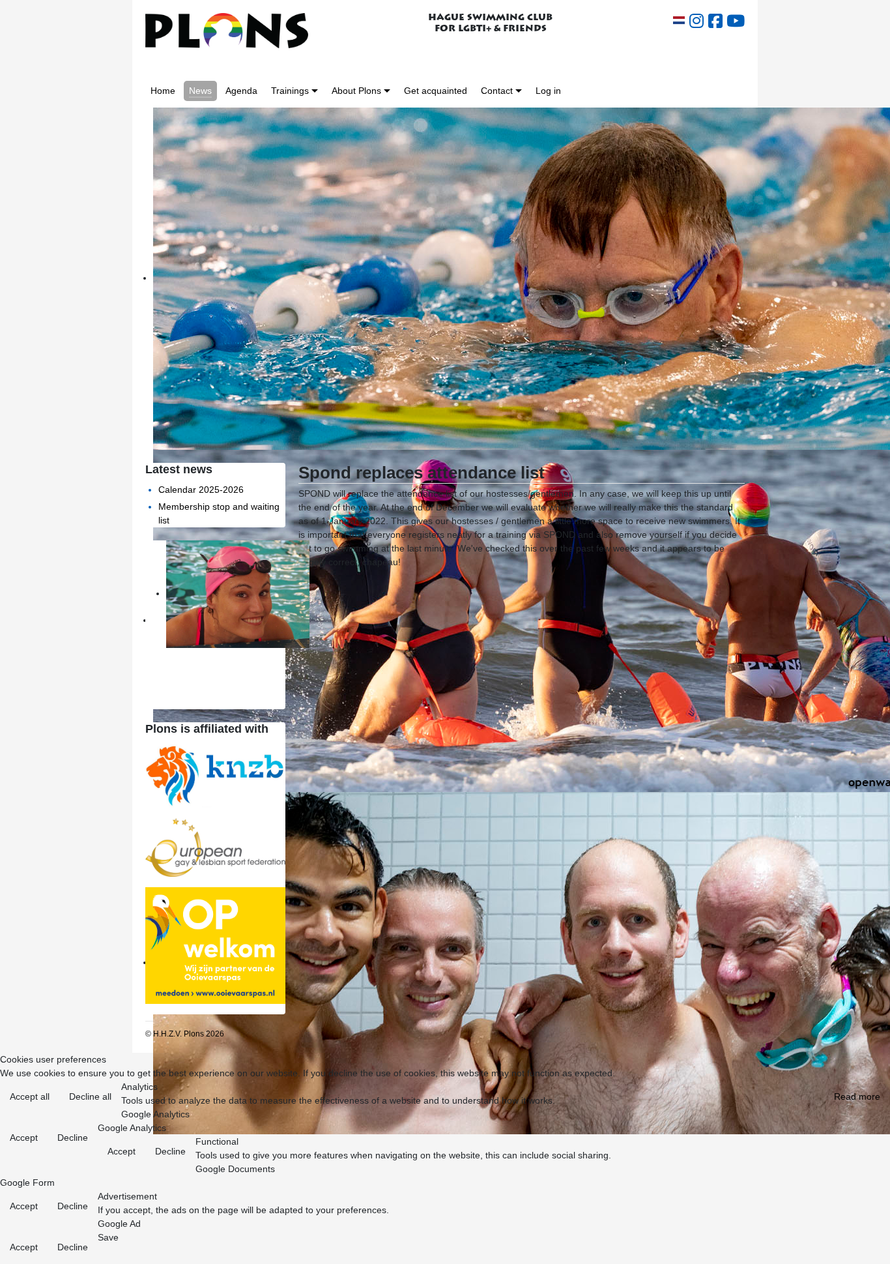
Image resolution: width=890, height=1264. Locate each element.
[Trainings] (314, 91)
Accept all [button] (30, 1096)
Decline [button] (72, 1137)
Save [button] (108, 1237)
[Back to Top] (869, 1244)
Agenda (241, 90)
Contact (497, 90)
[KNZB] (215, 774)
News (200, 90)
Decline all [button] (90, 1096)
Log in (548, 90)
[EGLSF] (215, 847)
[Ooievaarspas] (215, 944)
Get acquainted (435, 90)
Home (163, 90)
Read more (857, 1096)
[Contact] (518, 91)
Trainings (290, 90)
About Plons (356, 90)
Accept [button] (24, 1137)
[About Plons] (387, 91)
